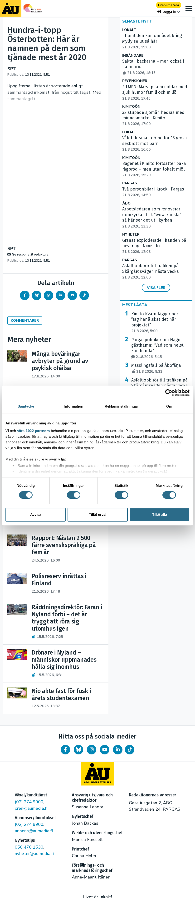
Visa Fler (156, 287)
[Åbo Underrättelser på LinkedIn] (117, 749)
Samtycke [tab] (26, 406)
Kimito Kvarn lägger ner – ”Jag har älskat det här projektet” (156, 322)
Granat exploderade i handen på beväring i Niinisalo (154, 246)
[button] (169, 11)
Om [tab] (169, 406)
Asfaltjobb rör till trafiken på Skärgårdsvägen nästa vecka (150, 271)
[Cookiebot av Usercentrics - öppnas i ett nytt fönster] (169, 392)
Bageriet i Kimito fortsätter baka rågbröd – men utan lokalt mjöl (154, 169)
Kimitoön (131, 106)
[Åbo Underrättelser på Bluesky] (78, 749)
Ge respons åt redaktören (31, 254)
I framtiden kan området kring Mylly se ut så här (152, 41)
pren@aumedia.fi (31, 808)
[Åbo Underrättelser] (97, 774)
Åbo (126, 203)
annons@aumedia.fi (34, 831)
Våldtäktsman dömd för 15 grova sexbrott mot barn (154, 143)
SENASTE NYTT (137, 21)
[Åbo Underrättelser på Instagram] (91, 749)
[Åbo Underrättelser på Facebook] (65, 749)
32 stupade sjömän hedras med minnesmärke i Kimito (153, 118)
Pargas (129, 183)
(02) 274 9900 (29, 802)
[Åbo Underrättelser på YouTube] (104, 749)
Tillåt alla (159, 515)
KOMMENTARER (25, 320)
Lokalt (129, 30)
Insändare (132, 55)
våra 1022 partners (33, 431)
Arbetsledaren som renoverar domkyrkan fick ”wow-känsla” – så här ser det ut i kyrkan (153, 217)
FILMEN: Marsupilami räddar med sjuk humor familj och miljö (154, 92)
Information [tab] (73, 406)
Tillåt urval (97, 515)
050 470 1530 (29, 847)
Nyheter (130, 234)
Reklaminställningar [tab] (121, 406)
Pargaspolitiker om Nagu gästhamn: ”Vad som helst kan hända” (157, 348)
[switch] (73, 495)
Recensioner (134, 81)
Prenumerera (168, 5)
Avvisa (35, 515)
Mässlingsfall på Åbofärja (156, 368)
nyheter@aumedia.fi (34, 853)
